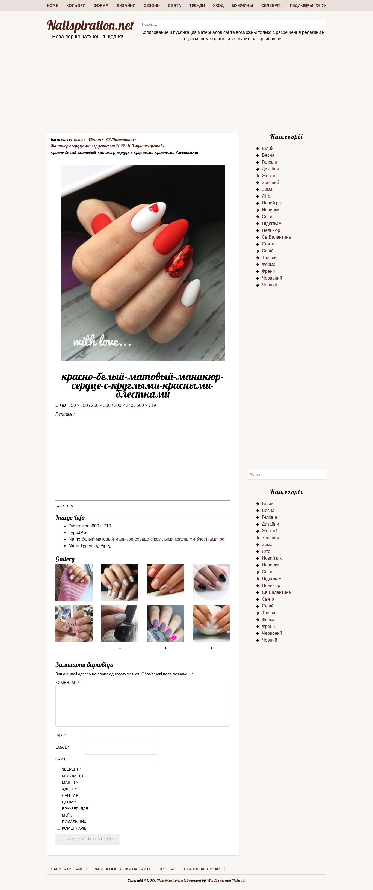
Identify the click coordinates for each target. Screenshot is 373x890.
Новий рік (272, 203)
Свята (174, 5)
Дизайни (126, 5)
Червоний (272, 278)
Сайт (60, 759)
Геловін (269, 162)
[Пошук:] (233, 24)
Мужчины (242, 5)
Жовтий (270, 175)
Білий (267, 148)
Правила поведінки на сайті (120, 869)
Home (52, 5)
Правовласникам (202, 869)
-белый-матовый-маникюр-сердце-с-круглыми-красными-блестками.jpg (152, 539)
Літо (266, 196)
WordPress (215, 880)
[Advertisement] (186, 92)
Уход (218, 5)
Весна (268, 155)
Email (62, 747)
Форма (101, 5)
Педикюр (299, 5)
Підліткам (272, 223)
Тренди (197, 5)
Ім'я (60, 735)
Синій (268, 250)
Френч (268, 271)
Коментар (67, 682)
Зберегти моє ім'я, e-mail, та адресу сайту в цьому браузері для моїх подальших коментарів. (75, 798)
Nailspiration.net (90, 25)
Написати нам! (66, 869)
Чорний (269, 285)
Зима (267, 189)
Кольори (75, 5)
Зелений (270, 182)
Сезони (152, 5)
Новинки (270, 209)
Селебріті (271, 5)
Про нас (167, 869)
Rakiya (238, 880)
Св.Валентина (276, 237)
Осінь (267, 216)
